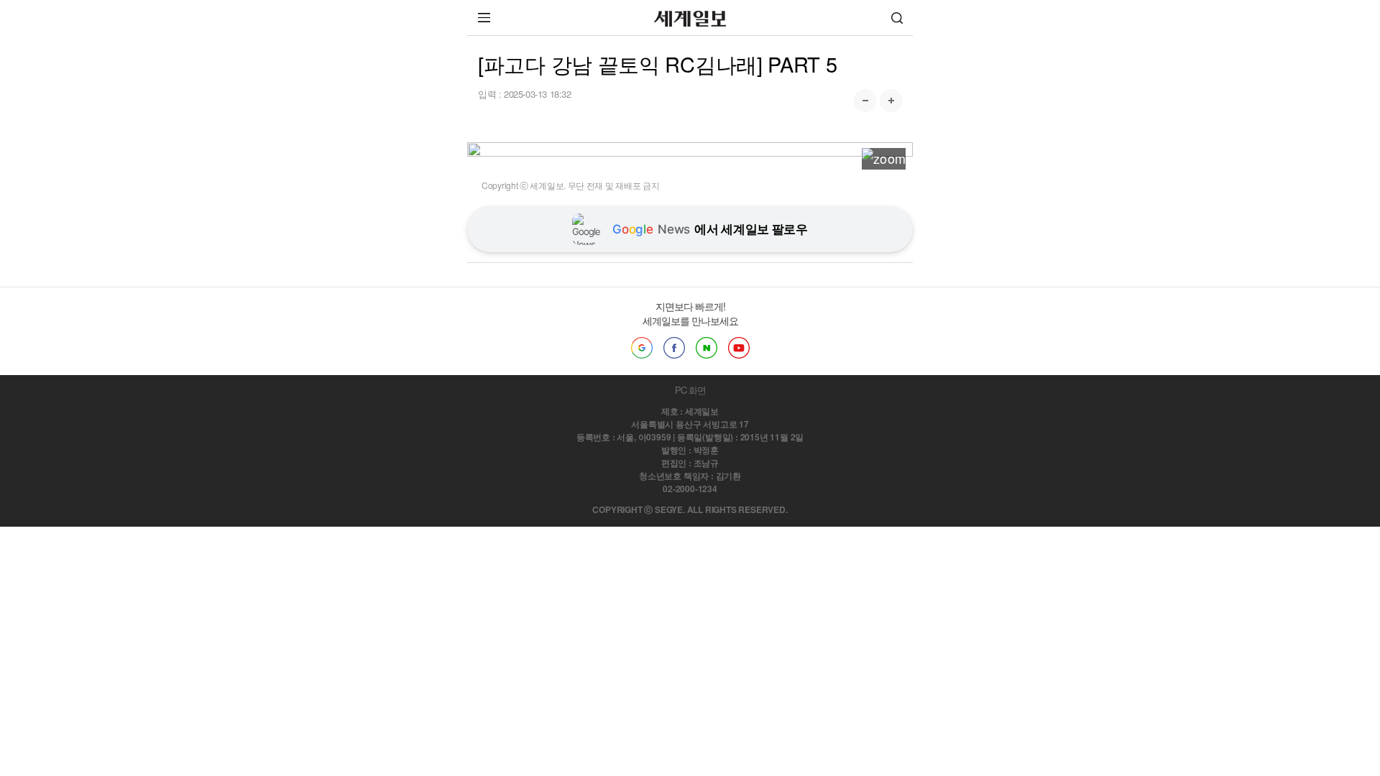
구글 (642, 348)
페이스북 (674, 348)
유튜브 (739, 348)
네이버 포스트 (706, 348)
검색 (897, 17)
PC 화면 (690, 390)
